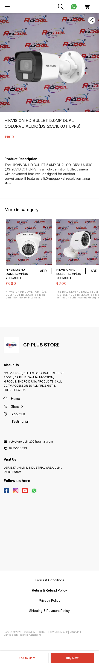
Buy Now (72, 658)
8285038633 (18, 448)
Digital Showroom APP (52, 632)
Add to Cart (26, 658)
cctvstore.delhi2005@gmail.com (31, 441)
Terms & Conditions (30, 634)
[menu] (7, 6)
